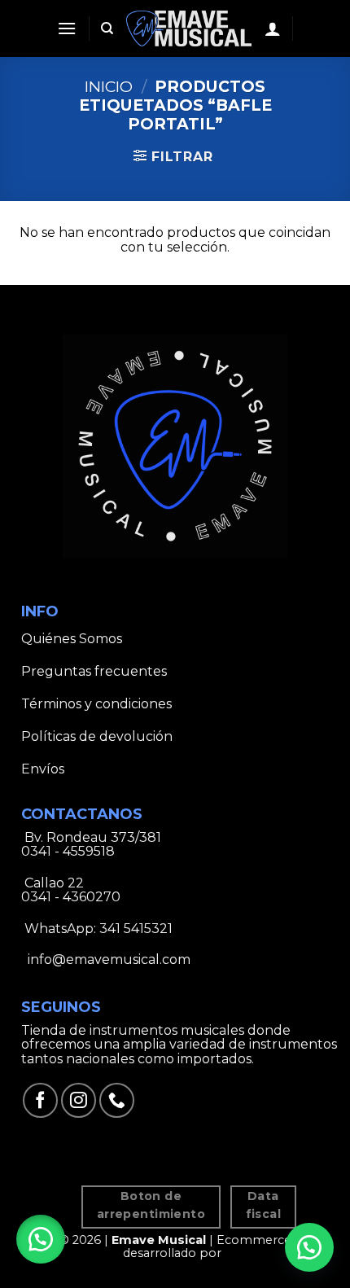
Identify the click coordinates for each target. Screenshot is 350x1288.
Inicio (109, 86)
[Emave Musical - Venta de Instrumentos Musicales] (189, 28)
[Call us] (116, 1100)
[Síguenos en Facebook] (40, 1100)
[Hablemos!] (309, 1247)
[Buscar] (107, 28)
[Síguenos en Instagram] (78, 1100)
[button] (40, 1239)
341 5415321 (136, 928)
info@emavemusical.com (107, 959)
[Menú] (67, 28)
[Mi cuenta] (273, 28)
